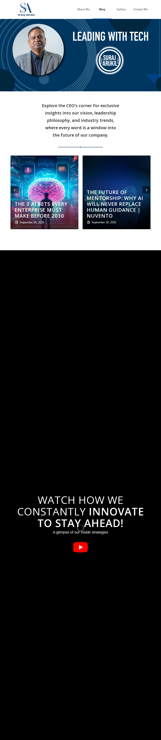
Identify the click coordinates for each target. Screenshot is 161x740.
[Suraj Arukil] (26, 9)
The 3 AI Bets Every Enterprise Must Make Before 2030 (41, 209)
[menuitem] (83, 9)
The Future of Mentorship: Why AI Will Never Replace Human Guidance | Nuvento (115, 204)
